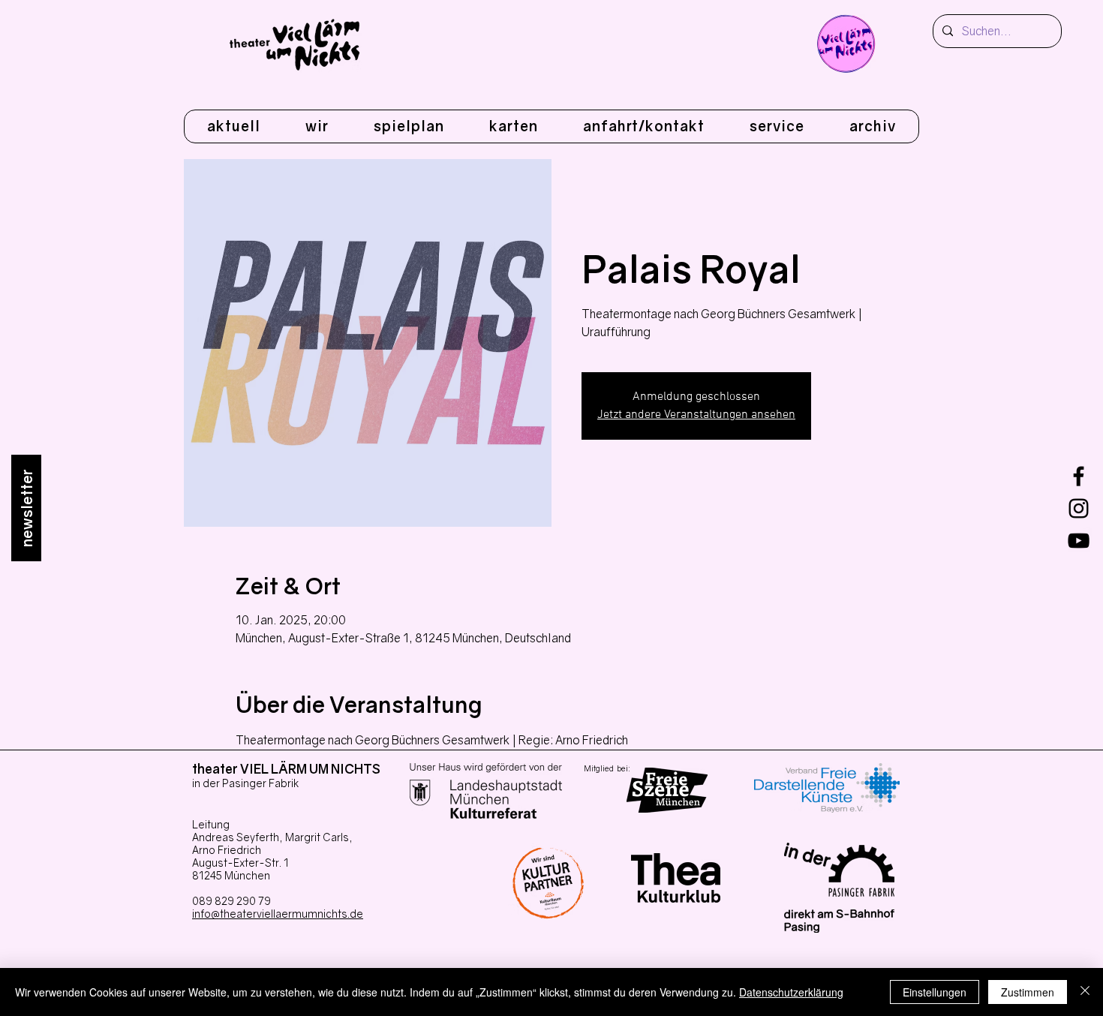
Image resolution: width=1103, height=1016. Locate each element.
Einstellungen (934, 991)
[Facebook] (1078, 476)
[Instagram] (1078, 508)
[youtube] (1078, 541)
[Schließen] (1085, 992)
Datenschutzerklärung (791, 991)
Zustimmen (1027, 991)
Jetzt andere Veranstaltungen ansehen (696, 414)
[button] (317, 126)
